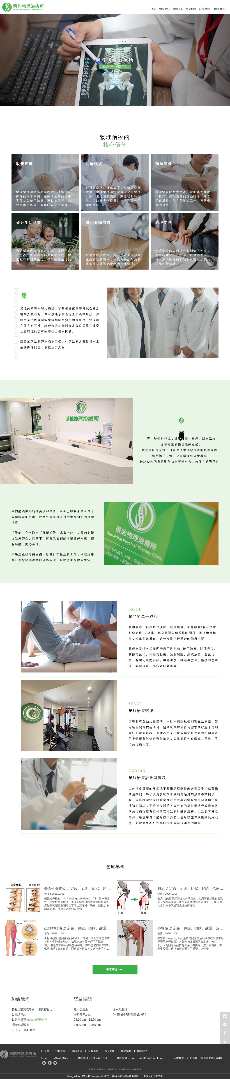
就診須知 (177, 8)
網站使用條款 (131, 1076)
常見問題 (191, 8)
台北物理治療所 (124, 1069)
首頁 (154, 8)
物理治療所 (101, 1069)
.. (141, 1076)
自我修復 (93, 1051)
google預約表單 (37, 1019)
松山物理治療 (136, 1069)
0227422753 (99, 1058)
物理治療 (92, 1069)
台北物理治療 (112, 1069)
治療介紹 (164, 8)
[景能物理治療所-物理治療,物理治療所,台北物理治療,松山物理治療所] (23, 7)
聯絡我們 (219, 8)
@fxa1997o (60, 1058)
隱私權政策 (116, 1076)
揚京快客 (85, 1076)
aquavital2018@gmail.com (147, 1058)
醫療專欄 (204, 8)
